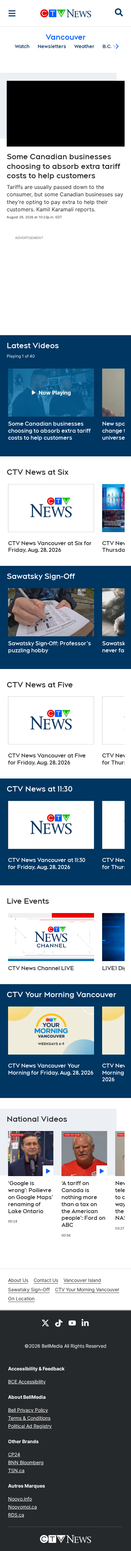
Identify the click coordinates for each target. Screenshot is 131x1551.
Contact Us (46, 1280)
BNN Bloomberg (26, 1462)
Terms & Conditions (29, 1418)
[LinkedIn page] (86, 1323)
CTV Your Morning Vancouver (87, 1289)
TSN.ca (16, 1470)
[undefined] (51, 405)
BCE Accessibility (27, 1381)
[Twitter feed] (45, 1323)
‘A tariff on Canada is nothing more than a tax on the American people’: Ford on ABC (83, 1204)
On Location (21, 1298)
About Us (18, 1280)
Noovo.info (20, 1499)
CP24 (14, 1454)
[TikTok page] (59, 1323)
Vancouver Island (82, 1280)
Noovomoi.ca (22, 1507)
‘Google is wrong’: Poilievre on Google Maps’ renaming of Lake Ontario (30, 1197)
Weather (84, 46)
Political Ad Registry (30, 1426)
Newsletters (52, 46)
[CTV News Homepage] (65, 13)
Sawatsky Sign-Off (29, 1289)
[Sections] (12, 13)
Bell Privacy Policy (28, 1410)
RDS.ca (16, 1515)
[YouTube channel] (72, 1323)
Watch (22, 46)
